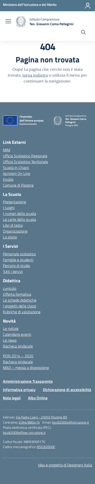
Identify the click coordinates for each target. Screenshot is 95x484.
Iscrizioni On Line (16, 173)
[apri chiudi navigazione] (8, 22)
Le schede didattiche (19, 300)
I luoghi (9, 208)
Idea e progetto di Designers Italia (65, 465)
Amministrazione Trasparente (28, 381)
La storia (10, 237)
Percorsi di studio (16, 266)
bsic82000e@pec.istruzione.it (24, 432)
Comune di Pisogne (18, 185)
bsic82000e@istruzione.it (70, 422)
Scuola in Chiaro (16, 167)
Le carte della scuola (19, 219)
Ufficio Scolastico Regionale (25, 156)
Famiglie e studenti (18, 260)
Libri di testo (13, 225)
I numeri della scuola (19, 213)
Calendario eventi (17, 334)
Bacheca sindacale (18, 346)
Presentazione (14, 202)
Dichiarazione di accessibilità (67, 390)
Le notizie (11, 328)
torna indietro (35, 75)
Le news (10, 340)
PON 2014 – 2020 (18, 356)
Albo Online (38, 398)
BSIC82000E (46, 446)
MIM (6, 150)
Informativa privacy (19, 390)
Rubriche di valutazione (21, 312)
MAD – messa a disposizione (26, 368)
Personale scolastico (19, 254)
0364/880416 (29, 422)
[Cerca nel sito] (83, 33)
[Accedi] (87, 5)
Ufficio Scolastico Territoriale (25, 162)
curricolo (9, 288)
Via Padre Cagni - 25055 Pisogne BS (41, 417)
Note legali (12, 398)
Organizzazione (15, 231)
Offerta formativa (17, 294)
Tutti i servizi (13, 271)
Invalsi (8, 179)
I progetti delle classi (19, 306)
